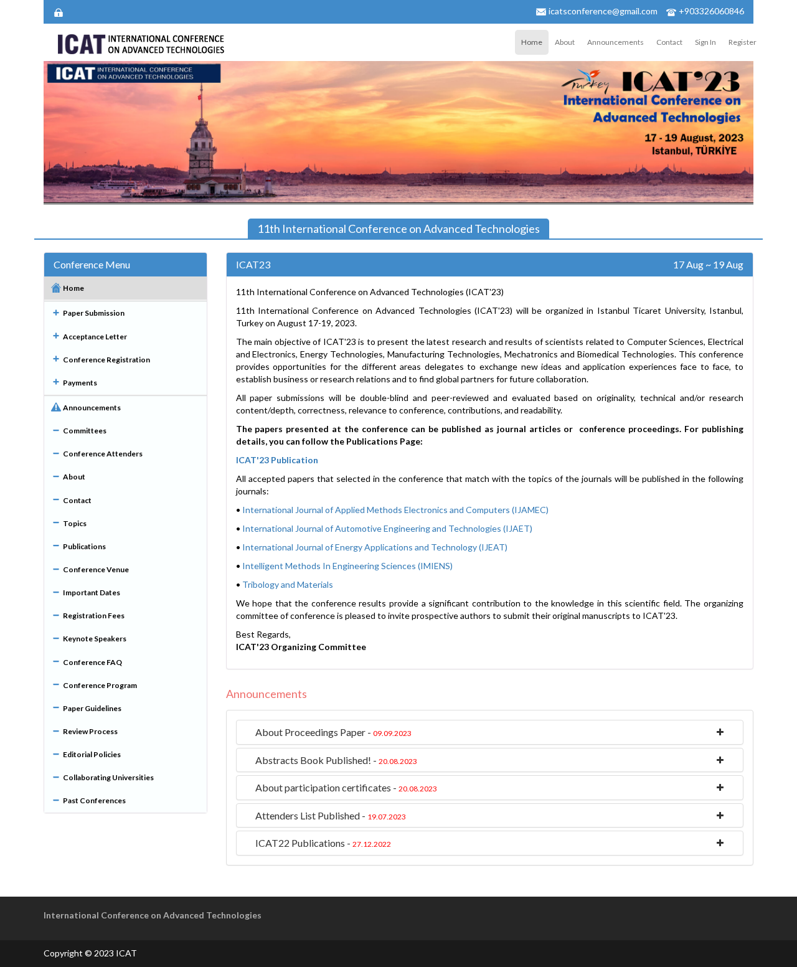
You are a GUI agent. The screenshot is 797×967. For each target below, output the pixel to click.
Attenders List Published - (330, 815)
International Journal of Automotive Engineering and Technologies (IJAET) (387, 528)
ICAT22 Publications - (323, 843)
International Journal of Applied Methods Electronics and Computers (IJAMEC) (395, 509)
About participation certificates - (346, 787)
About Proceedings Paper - (333, 732)
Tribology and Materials (287, 584)
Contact (669, 42)
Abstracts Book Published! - (336, 760)
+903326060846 (711, 11)
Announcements (615, 42)
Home (531, 42)
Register (743, 42)
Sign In (705, 42)
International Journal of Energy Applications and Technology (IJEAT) (374, 547)
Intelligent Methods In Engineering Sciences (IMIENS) (347, 565)
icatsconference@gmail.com (603, 11)
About (565, 42)
